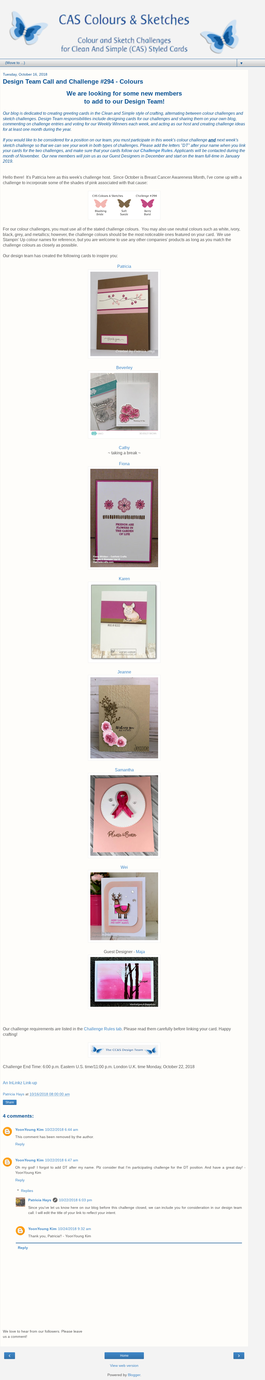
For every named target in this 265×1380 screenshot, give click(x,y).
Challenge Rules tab (103, 1029)
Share (9, 1102)
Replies (27, 1191)
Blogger (134, 1375)
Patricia (124, 266)
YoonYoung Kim (29, 1129)
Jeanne (124, 672)
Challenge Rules (156, 150)
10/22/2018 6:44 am (61, 1129)
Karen (124, 579)
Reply (20, 1144)
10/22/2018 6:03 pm (75, 1200)
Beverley (124, 367)
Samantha (124, 770)
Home (124, 1355)
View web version (124, 1365)
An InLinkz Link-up (20, 1083)
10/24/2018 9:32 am (74, 1229)
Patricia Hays (39, 1200)
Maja (140, 952)
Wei (124, 867)
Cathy (124, 447)
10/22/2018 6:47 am (61, 1160)
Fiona (124, 464)
